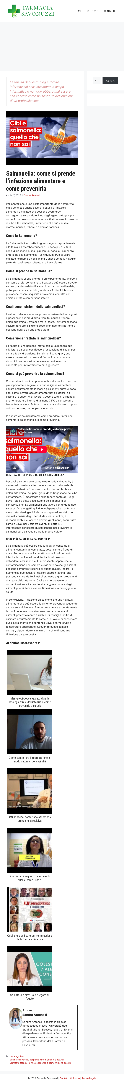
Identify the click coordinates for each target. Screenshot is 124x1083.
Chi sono (92, 11)
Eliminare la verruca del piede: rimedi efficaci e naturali (37, 1059)
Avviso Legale (89, 1078)
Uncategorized (17, 1056)
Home (78, 11)
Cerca (110, 80)
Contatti (109, 11)
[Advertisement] (62, 45)
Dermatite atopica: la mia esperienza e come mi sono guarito (40, 1063)
